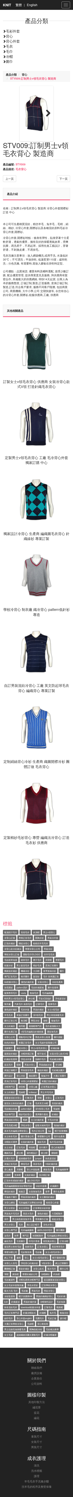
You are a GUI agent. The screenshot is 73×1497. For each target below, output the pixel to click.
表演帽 (36, 932)
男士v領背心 (49, 932)
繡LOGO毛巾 (33, 1180)
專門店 (25, 1235)
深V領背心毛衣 (42, 1108)
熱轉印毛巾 (40, 1059)
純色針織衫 (9, 1042)
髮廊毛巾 (52, 1003)
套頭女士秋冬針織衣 (14, 1103)
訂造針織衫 (9, 943)
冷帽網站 (45, 1274)
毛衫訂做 (52, 1318)
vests (23, 992)
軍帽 (39, 1097)
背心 (9, 36)
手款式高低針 (45, 998)
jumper (38, 1158)
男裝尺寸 (36, 1447)
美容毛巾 (37, 1163)
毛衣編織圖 (47, 992)
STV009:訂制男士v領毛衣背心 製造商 (33, 78)
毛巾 (9, 51)
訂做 (29, 1103)
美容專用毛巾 (58, 1246)
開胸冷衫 (39, 937)
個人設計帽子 (33, 1224)
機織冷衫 (25, 970)
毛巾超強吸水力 (52, 1026)
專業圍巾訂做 (41, 1219)
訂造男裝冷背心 (48, 1086)
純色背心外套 (52, 1202)
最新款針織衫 (10, 1053)
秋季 (16, 1235)
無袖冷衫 (64, 1312)
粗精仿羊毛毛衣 (40, 943)
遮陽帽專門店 (35, 1026)
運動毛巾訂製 (25, 1037)
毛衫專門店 (9, 1114)
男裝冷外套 (52, 937)
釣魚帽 (56, 1274)
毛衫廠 (38, 1252)
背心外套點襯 (33, 1169)
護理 (36, 1476)
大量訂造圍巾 (59, 1075)
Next (47, 113)
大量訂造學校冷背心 (14, 1323)
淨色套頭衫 (60, 998)
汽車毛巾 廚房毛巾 (23, 1003)
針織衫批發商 (10, 1059)
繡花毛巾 (8, 1241)
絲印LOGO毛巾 (44, 1230)
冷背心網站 (9, 1202)
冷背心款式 (38, 1268)
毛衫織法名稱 (10, 1108)
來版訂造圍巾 (23, 1015)
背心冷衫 (21, 1075)
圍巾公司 (64, 1268)
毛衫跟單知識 (10, 959)
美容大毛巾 (28, 1213)
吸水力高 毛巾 (11, 1290)
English (32, 5)
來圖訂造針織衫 (49, 1081)
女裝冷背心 (43, 981)
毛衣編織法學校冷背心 (57, 1235)
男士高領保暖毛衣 (55, 1015)
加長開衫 (8, 987)
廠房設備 (36, 1373)
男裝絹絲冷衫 (45, 1064)
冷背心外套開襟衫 (29, 1081)
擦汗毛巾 (37, 959)
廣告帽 (15, 1274)
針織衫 (55, 1114)
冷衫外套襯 (41, 1185)
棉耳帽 (22, 1026)
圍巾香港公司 (27, 1136)
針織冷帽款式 (29, 1312)
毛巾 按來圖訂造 (51, 976)
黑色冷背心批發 (42, 1037)
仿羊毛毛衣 (49, 954)
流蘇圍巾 (8, 1048)
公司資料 (36, 1384)
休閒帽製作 (38, 1235)
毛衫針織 (61, 1296)
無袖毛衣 (34, 992)
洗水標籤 (36, 1471)
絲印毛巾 (8, 1318)
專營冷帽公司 (10, 1252)
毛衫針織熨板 (37, 987)
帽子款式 (41, 1053)
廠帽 (19, 1257)
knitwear (33, 1092)
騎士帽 (44, 1152)
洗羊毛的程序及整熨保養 (37, 1487)
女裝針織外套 (27, 1141)
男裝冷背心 (30, 1064)
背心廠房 (8, 1169)
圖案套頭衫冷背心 (12, 1097)
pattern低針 (26, 1108)
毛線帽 (30, 1323)
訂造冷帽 (64, 1241)
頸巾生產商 (59, 1136)
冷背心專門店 (10, 1230)
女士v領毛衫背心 (41, 1257)
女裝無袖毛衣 (35, 1191)
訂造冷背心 (42, 1246)
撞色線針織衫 (10, 1009)
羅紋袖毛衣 (52, 1031)
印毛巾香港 (34, 1241)
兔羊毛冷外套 (56, 1141)
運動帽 (54, 1152)
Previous (26, 113)
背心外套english (24, 1318)
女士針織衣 (9, 1026)
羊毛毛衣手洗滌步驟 (36, 1481)
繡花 (36, 1418)
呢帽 (19, 1064)
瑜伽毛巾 (55, 1020)
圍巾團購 (60, 1230)
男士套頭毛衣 (23, 965)
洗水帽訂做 (44, 1174)
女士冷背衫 (24, 1207)
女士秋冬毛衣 (10, 1136)
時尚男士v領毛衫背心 (14, 998)
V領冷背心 (47, 1263)
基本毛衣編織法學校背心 (16, 1130)
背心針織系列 (57, 1147)
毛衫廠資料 (9, 1279)
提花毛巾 (8, 1064)
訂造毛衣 (21, 1147)
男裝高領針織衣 (28, 1196)
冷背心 (48, 1097)
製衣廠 (7, 1003)
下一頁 (63, 179)
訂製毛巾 (48, 1307)
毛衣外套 (25, 1009)
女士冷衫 (8, 1147)
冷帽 (9, 56)
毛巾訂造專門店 (11, 1312)
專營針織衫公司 (29, 1274)
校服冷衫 (8, 965)
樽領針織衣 (9, 1191)
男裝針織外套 (30, 1301)
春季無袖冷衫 (49, 970)
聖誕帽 (56, 1108)
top (49, 1130)
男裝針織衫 (38, 1009)
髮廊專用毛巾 (10, 992)
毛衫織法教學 (52, 1329)
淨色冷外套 (26, 1059)
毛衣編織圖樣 (27, 1230)
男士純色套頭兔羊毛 (22, 1219)
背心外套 (13, 41)
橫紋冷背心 (24, 943)
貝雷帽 (48, 959)
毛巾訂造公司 (38, 1130)
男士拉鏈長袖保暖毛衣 (15, 1329)
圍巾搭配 (58, 1037)
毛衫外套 (13, 30)
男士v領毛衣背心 (39, 1048)
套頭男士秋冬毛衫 (12, 1246)
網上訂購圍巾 (61, 1263)
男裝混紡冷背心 (11, 1119)
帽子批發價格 (61, 1130)
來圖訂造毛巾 (25, 1042)
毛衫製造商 (26, 1252)
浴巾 (6, 1219)
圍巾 (9, 61)
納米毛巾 (25, 959)
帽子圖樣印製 (58, 1257)
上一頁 (9, 179)
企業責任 (36, 1378)
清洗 (36, 1465)
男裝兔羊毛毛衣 (11, 1213)
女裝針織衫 (30, 1174)
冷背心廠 (33, 1086)
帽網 (25, 1119)
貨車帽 (17, 1174)
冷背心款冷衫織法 (12, 948)
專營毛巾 (59, 959)
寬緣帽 (22, 1092)
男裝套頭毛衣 (27, 1070)
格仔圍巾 (25, 976)
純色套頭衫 (50, 1158)
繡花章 (37, 1407)
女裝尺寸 (36, 1442)
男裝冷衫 (48, 948)
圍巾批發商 (53, 987)
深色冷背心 (48, 1224)
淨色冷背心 (26, 1125)
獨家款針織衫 (10, 970)
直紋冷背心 (57, 1219)
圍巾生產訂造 (10, 1031)
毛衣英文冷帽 (41, 1103)
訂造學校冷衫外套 (41, 1207)
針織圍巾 (54, 1185)
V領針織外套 (51, 1163)
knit (6, 1301)
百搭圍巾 (21, 1241)
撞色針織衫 (42, 1213)
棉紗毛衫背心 (25, 1114)
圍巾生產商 (58, 1191)
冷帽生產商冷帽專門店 (29, 1279)
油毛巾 (7, 1235)
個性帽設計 (32, 1152)
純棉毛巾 (29, 1246)
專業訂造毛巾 (25, 937)
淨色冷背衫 (32, 1285)
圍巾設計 (8, 1075)
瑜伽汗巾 (45, 1075)
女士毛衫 (8, 1334)
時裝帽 (32, 1147)
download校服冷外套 (30, 1307)
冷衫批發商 (9, 1296)
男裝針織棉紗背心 (44, 1296)
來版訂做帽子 (10, 1070)
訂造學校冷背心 (49, 1285)
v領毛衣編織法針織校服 (32, 1031)
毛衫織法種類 (56, 1059)
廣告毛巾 (47, 1169)
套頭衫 (36, 976)
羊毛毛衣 (8, 1015)
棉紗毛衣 (37, 965)
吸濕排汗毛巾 (10, 932)
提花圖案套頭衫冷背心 (54, 1279)
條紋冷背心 (22, 1048)
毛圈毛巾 (39, 1318)
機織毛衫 (8, 1152)
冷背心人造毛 (10, 1263)
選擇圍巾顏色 (41, 1114)
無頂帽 (24, 1020)
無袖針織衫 (59, 1125)
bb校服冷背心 (10, 981)
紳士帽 (31, 998)
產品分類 (11, 74)
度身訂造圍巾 (51, 965)
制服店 (22, 1191)
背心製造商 (42, 1323)
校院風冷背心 (49, 1241)
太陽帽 (7, 1174)
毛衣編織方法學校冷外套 (30, 1202)
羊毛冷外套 (52, 1119)
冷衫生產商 (57, 981)
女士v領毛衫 (53, 1009)
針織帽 (43, 1312)
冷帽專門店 (9, 1086)
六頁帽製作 (57, 1213)
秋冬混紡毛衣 (10, 1307)
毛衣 (9, 46)
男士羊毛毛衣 (46, 1092)
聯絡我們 (36, 1368)
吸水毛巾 (51, 1268)
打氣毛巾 (29, 1097)
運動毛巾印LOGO (31, 954)
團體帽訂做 (9, 1268)
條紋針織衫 (42, 1070)
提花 (36, 1412)
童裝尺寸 (36, 1436)
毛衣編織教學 (61, 1169)
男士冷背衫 (9, 1207)
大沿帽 (36, 970)
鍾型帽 (22, 1086)
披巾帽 (63, 1318)
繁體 (19, 5)
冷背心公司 (9, 1037)
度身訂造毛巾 (10, 1081)
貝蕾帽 (20, 1169)
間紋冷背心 (49, 1290)
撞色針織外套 (27, 981)
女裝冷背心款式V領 (59, 1053)
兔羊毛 (53, 1312)
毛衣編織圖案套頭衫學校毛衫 (18, 1185)
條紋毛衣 (41, 1141)
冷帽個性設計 (46, 1301)
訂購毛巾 (40, 1003)
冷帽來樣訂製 (27, 1053)
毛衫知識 (61, 1301)
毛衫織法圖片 (58, 1070)
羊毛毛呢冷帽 (10, 1125)
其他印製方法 (36, 1402)
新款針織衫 (24, 1268)
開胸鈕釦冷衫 (35, 1329)
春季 (47, 1191)
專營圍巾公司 (43, 1136)
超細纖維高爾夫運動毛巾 (28, 1334)
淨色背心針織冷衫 (29, 1263)
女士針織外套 (37, 1119)
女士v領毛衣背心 (53, 1252)
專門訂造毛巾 (10, 976)
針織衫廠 (55, 1048)
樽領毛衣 (25, 1163)
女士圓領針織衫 (47, 1196)
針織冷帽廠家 (50, 1334)
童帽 (45, 1020)
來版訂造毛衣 (10, 1163)
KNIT (7, 4)
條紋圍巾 (33, 1075)
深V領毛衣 (38, 1015)
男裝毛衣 (36, 1290)
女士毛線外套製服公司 (46, 1042)
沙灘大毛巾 (9, 1158)
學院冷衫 (35, 1020)
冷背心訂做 (9, 937)
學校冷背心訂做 (11, 954)
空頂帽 (58, 1064)
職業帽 (59, 1307)
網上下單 (8, 1257)
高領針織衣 (57, 1103)
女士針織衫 (9, 1092)
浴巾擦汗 (43, 1147)
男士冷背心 (9, 1224)
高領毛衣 (25, 932)
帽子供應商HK (25, 1296)
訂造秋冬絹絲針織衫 (14, 1180)
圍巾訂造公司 (10, 1020)
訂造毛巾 (59, 1097)
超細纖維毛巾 (25, 1158)
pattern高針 (22, 987)
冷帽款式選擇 (10, 1141)
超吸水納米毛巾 (42, 1125)
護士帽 (20, 1152)
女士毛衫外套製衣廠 (14, 1285)
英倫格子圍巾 (10, 1196)
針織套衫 (15, 1301)
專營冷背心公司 (32, 948)
